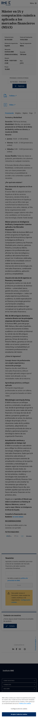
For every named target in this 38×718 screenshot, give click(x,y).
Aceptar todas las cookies (19, 714)
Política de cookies (25, 703)
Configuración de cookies (19, 709)
